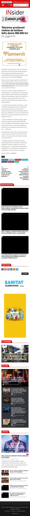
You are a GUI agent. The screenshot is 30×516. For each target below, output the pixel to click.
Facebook (5, 159)
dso (3, 156)
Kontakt (13, 511)
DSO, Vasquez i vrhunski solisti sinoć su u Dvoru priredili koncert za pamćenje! (14, 232)
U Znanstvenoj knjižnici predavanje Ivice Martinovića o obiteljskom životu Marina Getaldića (18, 421)
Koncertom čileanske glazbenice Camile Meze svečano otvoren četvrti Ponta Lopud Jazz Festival (18, 400)
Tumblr (4, 161)
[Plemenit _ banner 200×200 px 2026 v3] (14, 66)
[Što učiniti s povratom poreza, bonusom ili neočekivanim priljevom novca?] (5, 495)
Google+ (19, 159)
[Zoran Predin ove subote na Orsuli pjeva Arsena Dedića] (5, 480)
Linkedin (25, 159)
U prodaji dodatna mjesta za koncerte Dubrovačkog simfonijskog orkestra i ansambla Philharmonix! (13, 256)
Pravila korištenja (20, 511)
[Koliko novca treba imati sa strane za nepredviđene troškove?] (5, 487)
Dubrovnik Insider (11, 36)
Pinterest (11, 161)
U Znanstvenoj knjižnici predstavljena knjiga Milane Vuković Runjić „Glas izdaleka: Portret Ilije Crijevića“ (19, 390)
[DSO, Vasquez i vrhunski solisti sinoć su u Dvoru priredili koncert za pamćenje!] (15, 221)
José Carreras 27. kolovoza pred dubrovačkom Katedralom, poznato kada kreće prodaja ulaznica (14, 208)
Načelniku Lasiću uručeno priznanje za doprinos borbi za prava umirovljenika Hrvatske (24, 174)
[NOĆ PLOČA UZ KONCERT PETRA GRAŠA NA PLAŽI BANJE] (15, 444)
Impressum (15, 513)
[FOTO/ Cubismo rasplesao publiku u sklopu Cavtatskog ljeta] (5, 473)
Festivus (18, 509)
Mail (17, 161)
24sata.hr (19, 77)
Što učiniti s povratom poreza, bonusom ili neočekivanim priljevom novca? (18, 494)
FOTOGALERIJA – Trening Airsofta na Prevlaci (14, 360)
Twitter (12, 159)
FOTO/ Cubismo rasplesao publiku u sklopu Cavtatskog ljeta (19, 471)
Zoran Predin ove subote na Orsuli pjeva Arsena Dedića (19, 478)
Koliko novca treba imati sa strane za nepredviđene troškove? (19, 486)
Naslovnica (7, 511)
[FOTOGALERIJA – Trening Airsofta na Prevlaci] (15, 353)
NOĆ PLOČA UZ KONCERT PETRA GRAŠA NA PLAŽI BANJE (14, 456)
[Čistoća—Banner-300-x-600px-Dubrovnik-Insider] (15, 337)
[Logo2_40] (14, 290)
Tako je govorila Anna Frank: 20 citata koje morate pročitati (6, 172)
